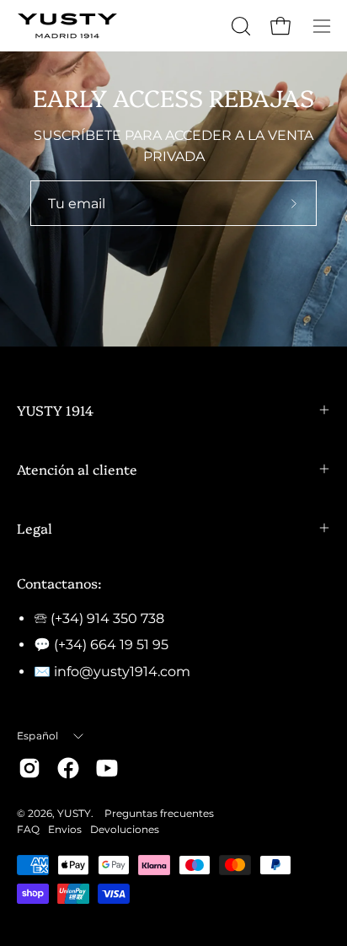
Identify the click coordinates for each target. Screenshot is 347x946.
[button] (239, 26)
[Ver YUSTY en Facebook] (68, 768)
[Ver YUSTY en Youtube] (107, 768)
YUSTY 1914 (55, 409)
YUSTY (74, 813)
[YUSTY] (67, 26)
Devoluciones (124, 829)
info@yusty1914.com (122, 672)
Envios (65, 829)
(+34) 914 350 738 (107, 618)
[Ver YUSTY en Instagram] (29, 768)
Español (38, 735)
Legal (34, 528)
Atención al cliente (77, 469)
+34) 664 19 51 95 (113, 645)
